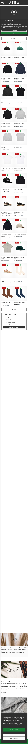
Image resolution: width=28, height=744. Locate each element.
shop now (14, 33)
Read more (13, 30)
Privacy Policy (9, 724)
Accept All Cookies (14, 729)
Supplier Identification (17, 724)
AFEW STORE (14, 2)
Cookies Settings (14, 738)
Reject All (14, 735)
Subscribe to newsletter (14, 327)
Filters (15, 38)
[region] (14, 728)
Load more (14, 309)
